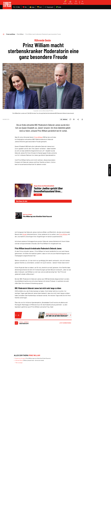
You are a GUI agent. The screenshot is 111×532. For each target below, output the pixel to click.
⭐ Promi (31, 7)
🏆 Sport (39, 7)
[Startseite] (4, 34)
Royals (25, 234)
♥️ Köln (25, 7)
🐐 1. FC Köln (16, 7)
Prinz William (20, 34)
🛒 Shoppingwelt (49, 7)
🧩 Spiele (58, 7)
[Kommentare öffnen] (70, 119)
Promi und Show (10, 34)
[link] (7, 4)
